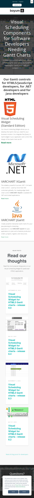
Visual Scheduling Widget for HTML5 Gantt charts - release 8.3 (16, 391)
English (21, 2)
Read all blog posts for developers (17, 454)
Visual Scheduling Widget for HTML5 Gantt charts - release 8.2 (16, 432)
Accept (13, 491)
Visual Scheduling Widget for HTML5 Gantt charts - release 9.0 (16, 300)
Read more (6, 142)
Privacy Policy (18, 485)
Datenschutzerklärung (20, 486)
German (15, 2)
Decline (24, 491)
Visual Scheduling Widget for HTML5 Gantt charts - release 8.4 (16, 346)
